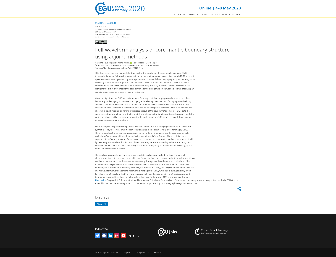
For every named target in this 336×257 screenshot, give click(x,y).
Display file (102, 204)
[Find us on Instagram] (116, 236)
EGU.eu (157, 252)
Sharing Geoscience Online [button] (214, 14)
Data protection (142, 252)
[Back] (98, 23)
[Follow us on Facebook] (104, 236)
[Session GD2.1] (108, 23)
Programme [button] (189, 14)
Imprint (127, 252)
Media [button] (235, 14)
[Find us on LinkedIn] (110, 236)
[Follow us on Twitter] (97, 236)
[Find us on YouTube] (123, 236)
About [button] (176, 14)
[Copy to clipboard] (239, 189)
